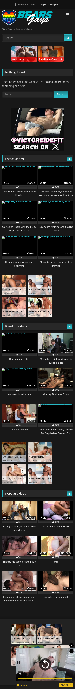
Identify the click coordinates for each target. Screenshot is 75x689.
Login (43, 4)
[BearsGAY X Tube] (31, 18)
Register (54, 4)
